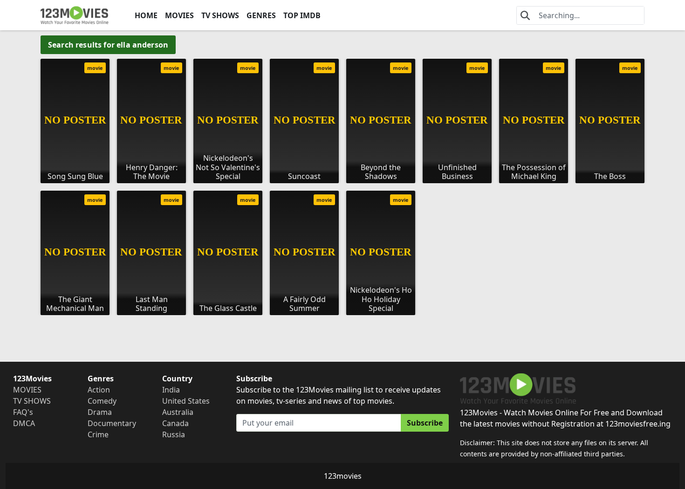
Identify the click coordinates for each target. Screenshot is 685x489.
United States (186, 401)
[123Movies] (75, 15)
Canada (175, 423)
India (171, 390)
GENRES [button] (261, 15)
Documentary (112, 423)
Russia (173, 434)
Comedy (102, 401)
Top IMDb (302, 15)
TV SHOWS (220, 15)
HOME (146, 15)
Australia (177, 412)
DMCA (24, 423)
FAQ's (23, 412)
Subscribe (425, 423)
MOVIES (179, 15)
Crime (98, 434)
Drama (100, 412)
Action (99, 390)
